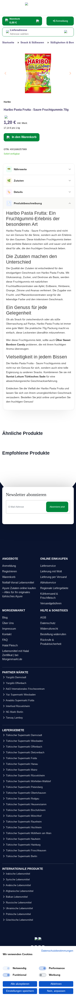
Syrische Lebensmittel (17, 879)
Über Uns (8, 623)
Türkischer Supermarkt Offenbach (23, 746)
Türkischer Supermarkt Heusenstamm (25, 804)
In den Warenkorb (24, 137)
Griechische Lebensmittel (19, 919)
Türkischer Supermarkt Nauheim (22, 839)
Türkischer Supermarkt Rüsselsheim (25, 775)
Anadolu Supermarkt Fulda (19, 700)
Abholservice (48, 582)
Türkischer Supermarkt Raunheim (23, 821)
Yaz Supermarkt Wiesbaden (20, 694)
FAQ (5, 639)
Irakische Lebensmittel (17, 873)
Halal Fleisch (10, 645)
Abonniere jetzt (57, 507)
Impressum (9, 628)
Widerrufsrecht (49, 628)
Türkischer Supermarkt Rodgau (22, 798)
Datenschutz (48, 623)
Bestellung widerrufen (53, 634)
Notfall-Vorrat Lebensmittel (18, 582)
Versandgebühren (50, 603)
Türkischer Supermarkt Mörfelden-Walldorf (28, 781)
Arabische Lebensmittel (18, 885)
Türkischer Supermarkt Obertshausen (25, 792)
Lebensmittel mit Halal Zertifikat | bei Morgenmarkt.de (15, 655)
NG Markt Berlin (14, 712)
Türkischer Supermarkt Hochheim (23, 827)
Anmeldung (61, 21)
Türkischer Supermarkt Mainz (21, 769)
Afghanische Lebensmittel (19, 891)
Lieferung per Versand (53, 576)
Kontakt (6, 634)
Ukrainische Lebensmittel (19, 908)
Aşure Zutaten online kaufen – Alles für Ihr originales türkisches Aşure (19, 592)
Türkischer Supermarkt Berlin (21, 856)
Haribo (7, 102)
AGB (43, 617)
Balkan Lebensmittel (16, 896)
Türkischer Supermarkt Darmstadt (23, 735)
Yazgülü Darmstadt (15, 677)
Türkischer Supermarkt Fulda (21, 758)
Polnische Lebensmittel (18, 914)
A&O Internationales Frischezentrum (25, 688)
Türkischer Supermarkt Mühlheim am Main (28, 833)
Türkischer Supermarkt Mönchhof (23, 815)
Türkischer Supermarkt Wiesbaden (24, 741)
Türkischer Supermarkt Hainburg (22, 844)
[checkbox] (6, 968)
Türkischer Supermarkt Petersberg (24, 787)
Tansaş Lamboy (14, 717)
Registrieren (9, 571)
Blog (5, 617)
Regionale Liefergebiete (54, 588)
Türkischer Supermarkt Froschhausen (25, 850)
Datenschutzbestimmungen (57, 950)
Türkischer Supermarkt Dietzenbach (24, 752)
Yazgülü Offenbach (15, 683)
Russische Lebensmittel (18, 902)
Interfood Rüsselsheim (17, 706)
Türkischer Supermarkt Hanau (21, 764)
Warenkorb (8, 576)
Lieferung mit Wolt (51, 571)
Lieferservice (48, 565)
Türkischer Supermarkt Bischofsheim (25, 810)
